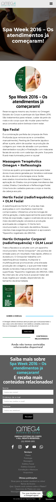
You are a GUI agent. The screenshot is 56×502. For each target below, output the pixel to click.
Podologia (28, 458)
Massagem (28, 461)
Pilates (28, 455)
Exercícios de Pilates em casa (28, 489)
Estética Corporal (28, 467)
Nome (5, 388)
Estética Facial (28, 464)
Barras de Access (28, 484)
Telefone (6, 406)
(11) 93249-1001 (28, 441)
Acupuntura (28, 472)
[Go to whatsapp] (49, 494)
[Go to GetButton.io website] (50, 499)
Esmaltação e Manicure (28, 470)
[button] (51, 4)
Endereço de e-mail (11, 397)
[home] (8, 3)
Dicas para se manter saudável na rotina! (28, 481)
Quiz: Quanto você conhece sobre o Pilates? (28, 486)
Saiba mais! (28, 332)
